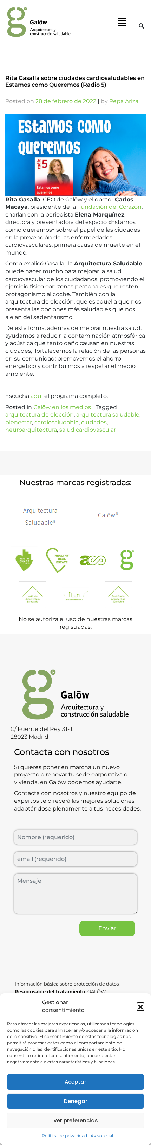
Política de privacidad (64, 1135)
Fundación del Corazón (109, 207)
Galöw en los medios (62, 407)
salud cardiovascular (87, 429)
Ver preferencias (75, 1120)
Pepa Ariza (123, 101)
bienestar (18, 422)
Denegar (75, 1101)
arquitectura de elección (39, 414)
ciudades (94, 422)
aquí (36, 396)
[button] (140, 1006)
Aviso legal (102, 1135)
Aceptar (75, 1081)
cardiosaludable (56, 422)
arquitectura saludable (107, 414)
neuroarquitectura (31, 429)
